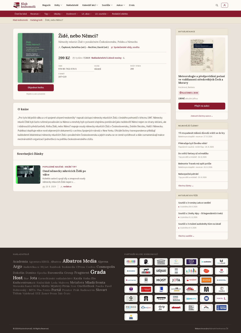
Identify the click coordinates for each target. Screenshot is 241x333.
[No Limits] (146, 298)
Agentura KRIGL (39, 261)
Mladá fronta (95, 282)
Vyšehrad (28, 293)
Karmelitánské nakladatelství (55, 278)
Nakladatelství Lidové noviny (106, 58)
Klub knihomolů (20, 20)
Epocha (42, 272)
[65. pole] (146, 261)
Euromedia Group (60, 273)
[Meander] (206, 289)
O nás (132, 5)
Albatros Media (79, 261)
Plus (39, 290)
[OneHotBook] (176, 298)
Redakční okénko (120, 13)
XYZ (37, 293)
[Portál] (221, 298)
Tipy (46, 13)
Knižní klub (43, 282)
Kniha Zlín (89, 278)
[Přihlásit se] (224, 5)
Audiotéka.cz (31, 266)
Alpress (103, 261)
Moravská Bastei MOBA (26, 286)
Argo (17, 266)
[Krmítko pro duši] (146, 289)
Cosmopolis (106, 267)
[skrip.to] (161, 307)
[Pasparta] (191, 298)
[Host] (161, 280)
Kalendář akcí (89, 5)
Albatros (56, 261)
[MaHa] (191, 289)
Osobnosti (71, 13)
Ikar (26, 278)
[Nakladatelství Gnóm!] (131, 298)
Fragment (81, 273)
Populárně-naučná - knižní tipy (60, 167)
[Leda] (161, 289)
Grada (98, 271)
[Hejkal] (146, 280)
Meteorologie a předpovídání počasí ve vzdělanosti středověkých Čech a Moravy (201, 79)
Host (18, 277)
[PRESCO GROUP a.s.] (131, 307)
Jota (33, 278)
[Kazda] (206, 280)
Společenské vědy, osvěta (126, 47)
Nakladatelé (72, 5)
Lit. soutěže (100, 13)
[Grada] (131, 280)
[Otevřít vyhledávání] (217, 5)
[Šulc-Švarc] (191, 307)
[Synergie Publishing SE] (206, 307)
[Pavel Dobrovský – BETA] (206, 298)
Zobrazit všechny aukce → (202, 116)
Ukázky (57, 13)
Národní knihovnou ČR (218, 328)
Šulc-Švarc (64, 293)
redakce (67, 186)
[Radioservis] (146, 307)
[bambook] (221, 261)
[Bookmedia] (131, 271)
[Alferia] (176, 261)
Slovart (101, 290)
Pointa (46, 290)
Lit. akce (86, 13)
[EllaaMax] (206, 271)
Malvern (64, 282)
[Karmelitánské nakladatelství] (191, 280)
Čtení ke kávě (21, 13)
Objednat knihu (36, 87)
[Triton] (221, 307)
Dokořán (18, 273)
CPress (80, 266)
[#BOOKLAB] (131, 261)
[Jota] (176, 280)
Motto (45, 286)
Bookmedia (68, 266)
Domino (31, 273)
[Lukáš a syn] (176, 289)
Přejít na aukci (201, 106)
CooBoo (90, 266)
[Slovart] (176, 307)
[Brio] (146, 271)
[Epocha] (221, 271)
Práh (76, 290)
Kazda (78, 278)
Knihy (57, 5)
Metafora (77, 282)
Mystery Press (60, 286)
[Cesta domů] (176, 271)
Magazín (46, 5)
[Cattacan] (161, 271)
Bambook (55, 266)
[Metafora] (221, 289)
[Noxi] (161, 298)
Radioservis (87, 290)
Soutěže (106, 5)
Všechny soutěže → (186, 236)
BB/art (44, 266)
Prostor (67, 290)
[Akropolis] (161, 261)
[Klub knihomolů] (24, 5)
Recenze (34, 13)
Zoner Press (49, 293)
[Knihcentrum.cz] (221, 280)
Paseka (100, 286)
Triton (17, 293)
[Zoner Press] (131, 316)
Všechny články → (186, 185)
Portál (56, 290)
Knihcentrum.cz (24, 282)
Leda (54, 282)
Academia (20, 261)
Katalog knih (36, 20)
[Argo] (191, 261)
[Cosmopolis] (191, 271)
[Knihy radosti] (131, 289)
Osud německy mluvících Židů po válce (64, 172)
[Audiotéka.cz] (206, 261)
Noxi (73, 286)
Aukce (120, 5)
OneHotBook (85, 286)
